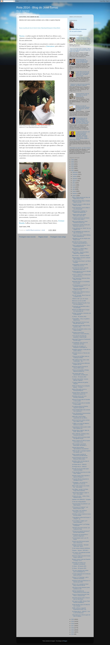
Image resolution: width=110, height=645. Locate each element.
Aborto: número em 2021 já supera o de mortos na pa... (81, 441)
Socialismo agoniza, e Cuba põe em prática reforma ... (81, 350)
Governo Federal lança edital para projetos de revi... (81, 364)
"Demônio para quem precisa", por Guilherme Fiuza (81, 528)
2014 (72, 632)
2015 (72, 630)
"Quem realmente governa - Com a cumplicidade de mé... (81, 246)
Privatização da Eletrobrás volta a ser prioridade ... (80, 307)
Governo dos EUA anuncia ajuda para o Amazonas (80, 542)
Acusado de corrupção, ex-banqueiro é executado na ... (80, 347)
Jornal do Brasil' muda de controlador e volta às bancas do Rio (82, 95)
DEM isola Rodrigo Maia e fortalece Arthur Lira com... (81, 201)
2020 (72, 619)
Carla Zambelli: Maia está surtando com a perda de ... (81, 410)
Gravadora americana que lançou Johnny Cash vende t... (80, 218)
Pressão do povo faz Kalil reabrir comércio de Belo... (80, 469)
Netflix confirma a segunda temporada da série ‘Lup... (79, 608)
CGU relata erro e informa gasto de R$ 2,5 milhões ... (81, 615)
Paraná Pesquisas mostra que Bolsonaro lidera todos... (80, 458)
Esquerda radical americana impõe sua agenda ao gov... (81, 438)
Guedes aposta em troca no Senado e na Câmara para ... (81, 272)
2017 (72, 625)
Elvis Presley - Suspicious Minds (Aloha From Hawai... (80, 253)
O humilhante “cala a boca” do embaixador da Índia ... (80, 343)
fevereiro (75, 193)
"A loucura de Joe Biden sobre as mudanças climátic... (80, 357)
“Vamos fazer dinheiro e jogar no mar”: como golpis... (80, 493)
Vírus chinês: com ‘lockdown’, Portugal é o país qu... (79, 511)
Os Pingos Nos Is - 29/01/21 (79, 464)
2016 (72, 627)
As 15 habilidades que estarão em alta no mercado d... (81, 232)
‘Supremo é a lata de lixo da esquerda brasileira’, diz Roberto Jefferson (80, 85)
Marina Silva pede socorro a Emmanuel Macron (79, 390)
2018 (72, 623)
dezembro (75, 172)
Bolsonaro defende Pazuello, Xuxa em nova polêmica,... (81, 303)
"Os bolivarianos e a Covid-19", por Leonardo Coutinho (81, 285)
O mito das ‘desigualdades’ (79, 501)
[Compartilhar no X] (52, 230)
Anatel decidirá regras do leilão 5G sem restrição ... (81, 605)
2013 (72, 634)
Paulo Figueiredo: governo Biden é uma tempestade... (81, 208)
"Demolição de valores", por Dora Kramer (80, 147)
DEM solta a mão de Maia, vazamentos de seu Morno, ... (80, 417)
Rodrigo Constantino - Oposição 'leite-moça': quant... (80, 545)
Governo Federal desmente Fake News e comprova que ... (80, 595)
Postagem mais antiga (58, 237)
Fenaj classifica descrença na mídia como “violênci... (81, 473)
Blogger (65, 641)
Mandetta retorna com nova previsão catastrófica (79, 396)
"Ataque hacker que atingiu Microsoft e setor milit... (79, 215)
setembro (75, 178)
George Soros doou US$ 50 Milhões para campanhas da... (81, 235)
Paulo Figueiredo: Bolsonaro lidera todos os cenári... (81, 279)
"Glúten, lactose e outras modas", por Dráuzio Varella (83, 38)
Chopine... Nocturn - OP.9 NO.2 (80, 550)
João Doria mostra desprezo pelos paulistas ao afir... (81, 588)
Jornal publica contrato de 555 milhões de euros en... (80, 265)
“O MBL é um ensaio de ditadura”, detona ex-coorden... (81, 424)
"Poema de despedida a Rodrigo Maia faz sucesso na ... (80, 370)
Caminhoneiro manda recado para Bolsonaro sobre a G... (81, 225)
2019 (72, 621)
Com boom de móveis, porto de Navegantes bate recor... (80, 268)
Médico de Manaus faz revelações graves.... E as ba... (81, 386)
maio (74, 187)
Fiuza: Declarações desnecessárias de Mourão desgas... (81, 414)
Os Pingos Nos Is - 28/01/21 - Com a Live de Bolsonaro (81, 612)
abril (74, 189)
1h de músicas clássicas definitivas (81, 548)
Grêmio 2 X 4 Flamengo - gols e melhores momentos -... (80, 578)
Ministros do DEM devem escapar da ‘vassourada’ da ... (80, 310)
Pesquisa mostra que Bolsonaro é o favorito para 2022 (81, 581)
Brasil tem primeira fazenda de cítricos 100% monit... (80, 367)
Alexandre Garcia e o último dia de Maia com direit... (81, 205)
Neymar (21, 36)
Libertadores (50, 46)
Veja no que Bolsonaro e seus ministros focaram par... (79, 222)
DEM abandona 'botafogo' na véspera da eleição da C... (79, 211)
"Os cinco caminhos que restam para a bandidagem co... (80, 571)
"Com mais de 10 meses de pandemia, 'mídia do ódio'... (80, 336)
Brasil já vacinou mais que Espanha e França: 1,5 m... (81, 560)
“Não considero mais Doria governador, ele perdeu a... (79, 444)
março (74, 191)
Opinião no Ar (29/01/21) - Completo (81, 499)
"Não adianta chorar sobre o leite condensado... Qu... (80, 360)
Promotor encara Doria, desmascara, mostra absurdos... (81, 333)
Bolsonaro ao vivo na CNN (79, 300)
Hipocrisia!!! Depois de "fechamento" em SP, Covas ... (81, 340)
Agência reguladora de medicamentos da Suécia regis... (81, 591)
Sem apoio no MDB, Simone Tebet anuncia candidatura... (81, 602)
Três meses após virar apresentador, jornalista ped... (80, 374)
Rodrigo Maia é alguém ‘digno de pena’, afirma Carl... (80, 431)
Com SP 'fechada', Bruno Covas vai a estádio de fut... (81, 296)
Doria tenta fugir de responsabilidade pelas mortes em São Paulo (82, 61)
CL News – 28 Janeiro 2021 (79, 566)
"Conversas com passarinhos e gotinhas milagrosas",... (80, 535)
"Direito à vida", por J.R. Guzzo (80, 298)
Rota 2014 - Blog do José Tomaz (37, 7)
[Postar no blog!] (51, 230)
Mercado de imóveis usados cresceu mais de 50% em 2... (80, 242)
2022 (72, 168)
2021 (72, 170)
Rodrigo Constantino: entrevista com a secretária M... (81, 314)
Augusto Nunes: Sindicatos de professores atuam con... (80, 393)
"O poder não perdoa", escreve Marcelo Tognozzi (80, 379)
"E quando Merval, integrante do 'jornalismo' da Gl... (80, 479)
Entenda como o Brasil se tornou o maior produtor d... (81, 292)
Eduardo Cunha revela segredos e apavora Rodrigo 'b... (81, 476)
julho (74, 182)
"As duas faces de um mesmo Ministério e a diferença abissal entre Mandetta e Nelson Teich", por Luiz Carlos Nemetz (83, 121)
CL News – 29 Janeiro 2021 (79, 376)
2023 (72, 166)
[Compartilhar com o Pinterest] (55, 230)
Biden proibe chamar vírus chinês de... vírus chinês (80, 486)
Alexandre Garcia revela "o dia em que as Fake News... (81, 598)
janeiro (74, 195)
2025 (72, 161)
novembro (75, 174)
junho (74, 185)
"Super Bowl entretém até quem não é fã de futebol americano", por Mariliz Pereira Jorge (82, 73)
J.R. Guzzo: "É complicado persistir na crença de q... (81, 553)
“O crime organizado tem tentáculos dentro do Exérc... (81, 574)
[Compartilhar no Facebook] (54, 230)
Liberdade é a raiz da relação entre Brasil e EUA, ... (81, 239)
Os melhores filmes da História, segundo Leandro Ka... (80, 407)
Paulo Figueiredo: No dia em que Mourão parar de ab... (80, 323)
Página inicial (43, 237)
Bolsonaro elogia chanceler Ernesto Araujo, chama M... (81, 556)
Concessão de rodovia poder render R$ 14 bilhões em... (81, 427)
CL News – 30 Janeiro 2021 (79, 316)
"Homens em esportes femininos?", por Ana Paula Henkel (81, 532)
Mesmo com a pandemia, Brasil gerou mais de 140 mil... (80, 585)
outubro (75, 176)
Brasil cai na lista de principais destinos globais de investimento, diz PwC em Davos (82, 108)
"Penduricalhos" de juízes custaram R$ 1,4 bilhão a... (81, 258)
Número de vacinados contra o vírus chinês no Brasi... (81, 329)
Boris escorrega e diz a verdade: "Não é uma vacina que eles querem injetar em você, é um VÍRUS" (80, 50)
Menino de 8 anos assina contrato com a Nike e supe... (81, 420)
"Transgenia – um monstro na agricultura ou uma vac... (79, 483)
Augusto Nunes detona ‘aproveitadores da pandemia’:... (81, 448)
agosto (74, 180)
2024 (72, 164)
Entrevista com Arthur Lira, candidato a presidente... (79, 563)
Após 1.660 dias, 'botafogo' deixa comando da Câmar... (80, 434)
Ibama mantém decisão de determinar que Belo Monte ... (80, 455)
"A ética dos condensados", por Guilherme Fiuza (80, 289)
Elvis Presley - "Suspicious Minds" (80, 255)
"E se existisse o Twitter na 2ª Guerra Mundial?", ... (79, 521)
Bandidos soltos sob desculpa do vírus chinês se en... (80, 462)
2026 (72, 159)
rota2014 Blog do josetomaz (78, 29)
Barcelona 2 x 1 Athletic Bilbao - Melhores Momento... (80, 249)
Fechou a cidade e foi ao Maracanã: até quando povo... (81, 275)
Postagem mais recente (27, 237)
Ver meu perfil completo (75, 31)
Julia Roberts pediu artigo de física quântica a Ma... (81, 326)
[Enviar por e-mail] (49, 230)
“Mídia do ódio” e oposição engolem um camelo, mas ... (81, 451)
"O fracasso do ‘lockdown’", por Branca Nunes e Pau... (80, 508)
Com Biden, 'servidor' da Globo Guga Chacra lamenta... (80, 490)
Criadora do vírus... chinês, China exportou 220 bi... (80, 497)
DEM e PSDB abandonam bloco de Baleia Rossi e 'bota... (81, 198)
